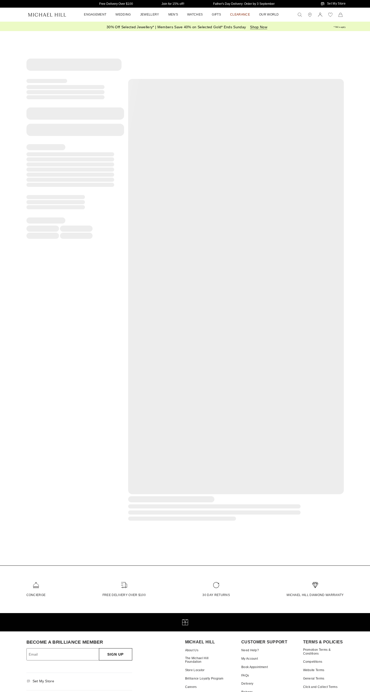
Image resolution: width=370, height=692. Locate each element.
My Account (249, 658)
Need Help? (250, 650)
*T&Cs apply (340, 27)
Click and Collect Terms (320, 687)
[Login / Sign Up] (320, 15)
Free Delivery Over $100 (116, 4)
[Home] (47, 15)
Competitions (312, 661)
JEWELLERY (149, 14)
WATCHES (195, 14)
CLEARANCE (240, 14)
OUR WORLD (269, 14)
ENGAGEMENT (95, 14)
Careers (191, 687)
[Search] (300, 15)
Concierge (36, 595)
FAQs (245, 675)
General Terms (313, 678)
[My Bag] (340, 15)
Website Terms (313, 670)
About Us (192, 650)
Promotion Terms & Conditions (317, 651)
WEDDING (123, 14)
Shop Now (258, 27)
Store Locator (195, 670)
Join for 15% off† (173, 4)
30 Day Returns (216, 595)
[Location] (310, 15)
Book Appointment (254, 667)
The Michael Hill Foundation (197, 659)
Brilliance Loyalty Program (204, 678)
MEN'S (173, 14)
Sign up (115, 654)
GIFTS (216, 14)
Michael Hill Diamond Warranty (315, 595)
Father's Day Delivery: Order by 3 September (244, 4)
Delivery (247, 683)
